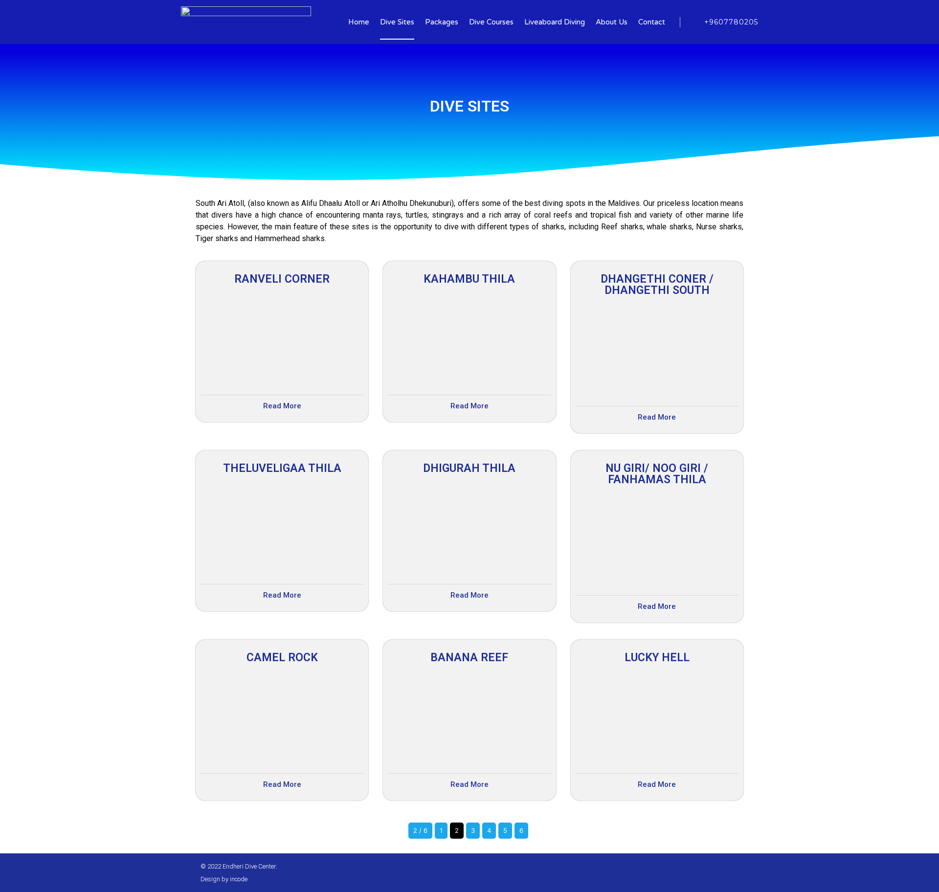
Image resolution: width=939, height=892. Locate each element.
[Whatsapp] (718, 873)
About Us (611, 22)
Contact (651, 22)
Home (358, 22)
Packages (441, 22)
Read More (282, 405)
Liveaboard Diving (554, 22)
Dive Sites (397, 22)
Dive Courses (491, 22)
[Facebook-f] (701, 873)
